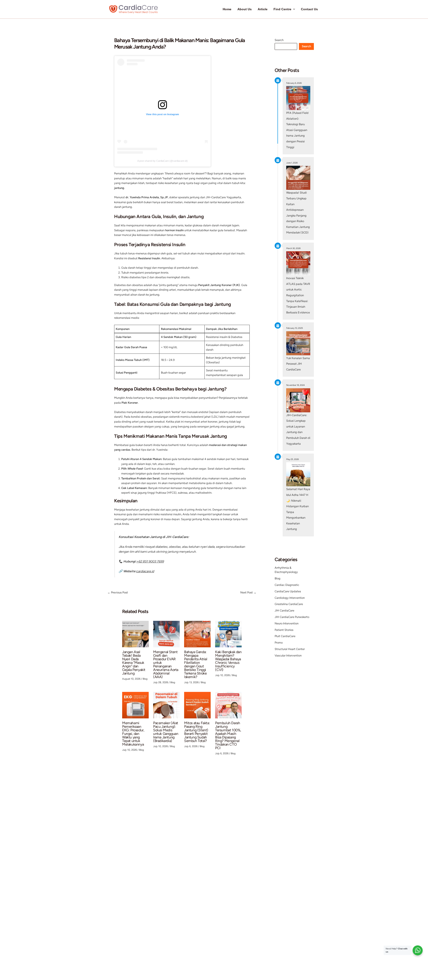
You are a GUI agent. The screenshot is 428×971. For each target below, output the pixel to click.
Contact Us (309, 9)
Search (279, 40)
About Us (244, 9)
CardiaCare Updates (288, 591)
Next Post (248, 592)
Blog (145, 678)
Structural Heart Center (290, 649)
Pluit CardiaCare (285, 636)
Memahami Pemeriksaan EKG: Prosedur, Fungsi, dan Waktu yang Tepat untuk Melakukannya (133, 733)
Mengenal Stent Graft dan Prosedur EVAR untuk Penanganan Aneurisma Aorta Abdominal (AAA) (165, 664)
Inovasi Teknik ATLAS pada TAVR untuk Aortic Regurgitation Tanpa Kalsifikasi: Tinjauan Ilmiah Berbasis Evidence (298, 295)
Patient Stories (284, 630)
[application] (293, 9)
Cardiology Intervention (290, 597)
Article (263, 9)
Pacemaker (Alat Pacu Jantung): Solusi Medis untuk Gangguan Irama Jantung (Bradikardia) (165, 732)
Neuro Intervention (286, 623)
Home (227, 9)
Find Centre (282, 9)
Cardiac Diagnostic (287, 585)
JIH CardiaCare (284, 610)
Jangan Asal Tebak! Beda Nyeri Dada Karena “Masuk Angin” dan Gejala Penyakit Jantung (133, 662)
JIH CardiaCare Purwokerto (292, 617)
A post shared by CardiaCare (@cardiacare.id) (162, 160)
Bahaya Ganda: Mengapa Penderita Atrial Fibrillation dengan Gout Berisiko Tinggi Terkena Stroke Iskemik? (195, 664)
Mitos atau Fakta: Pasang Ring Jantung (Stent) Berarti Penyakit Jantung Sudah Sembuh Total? (197, 732)
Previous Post (117, 592)
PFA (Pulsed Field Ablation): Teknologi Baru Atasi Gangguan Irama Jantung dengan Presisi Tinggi (297, 130)
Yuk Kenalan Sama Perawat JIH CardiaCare (298, 363)
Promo (279, 642)
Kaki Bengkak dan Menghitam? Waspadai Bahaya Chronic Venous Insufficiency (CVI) (228, 661)
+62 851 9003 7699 (150, 561)
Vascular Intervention (288, 655)
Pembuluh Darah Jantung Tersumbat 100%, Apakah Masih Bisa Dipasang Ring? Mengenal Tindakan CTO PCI (228, 735)
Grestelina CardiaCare (289, 604)
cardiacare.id (145, 571)
